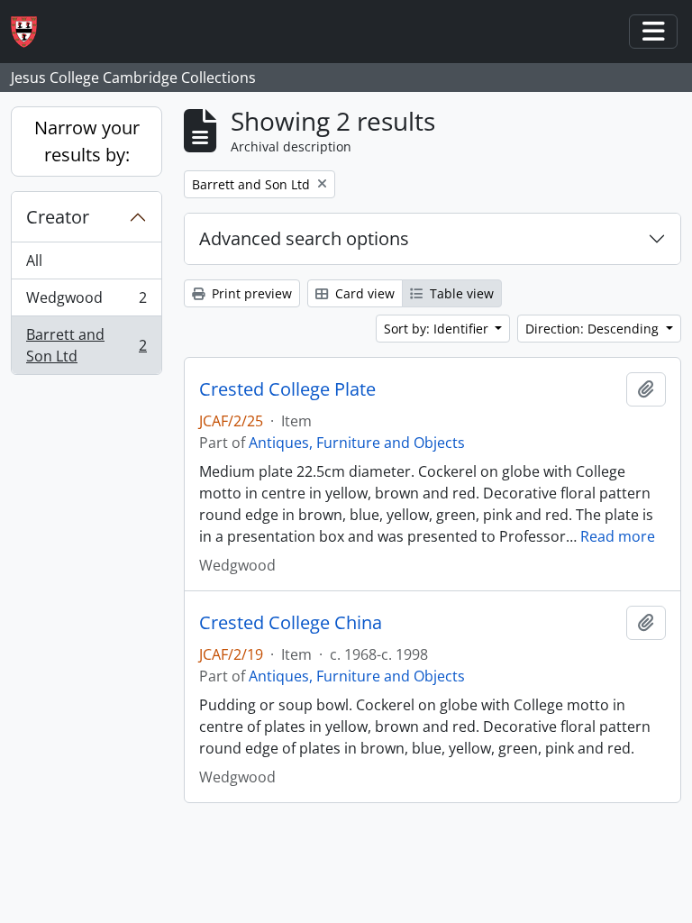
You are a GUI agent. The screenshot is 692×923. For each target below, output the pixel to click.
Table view (460, 293)
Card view (363, 293)
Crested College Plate (287, 389)
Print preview (250, 293)
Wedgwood (86, 302)
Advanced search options (304, 238)
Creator (57, 217)
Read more (617, 536)
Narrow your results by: (87, 141)
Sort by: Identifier (438, 328)
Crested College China (290, 623)
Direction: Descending (593, 328)
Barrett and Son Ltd (86, 345)
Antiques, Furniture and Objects (357, 442)
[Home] (31, 32)
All (34, 260)
